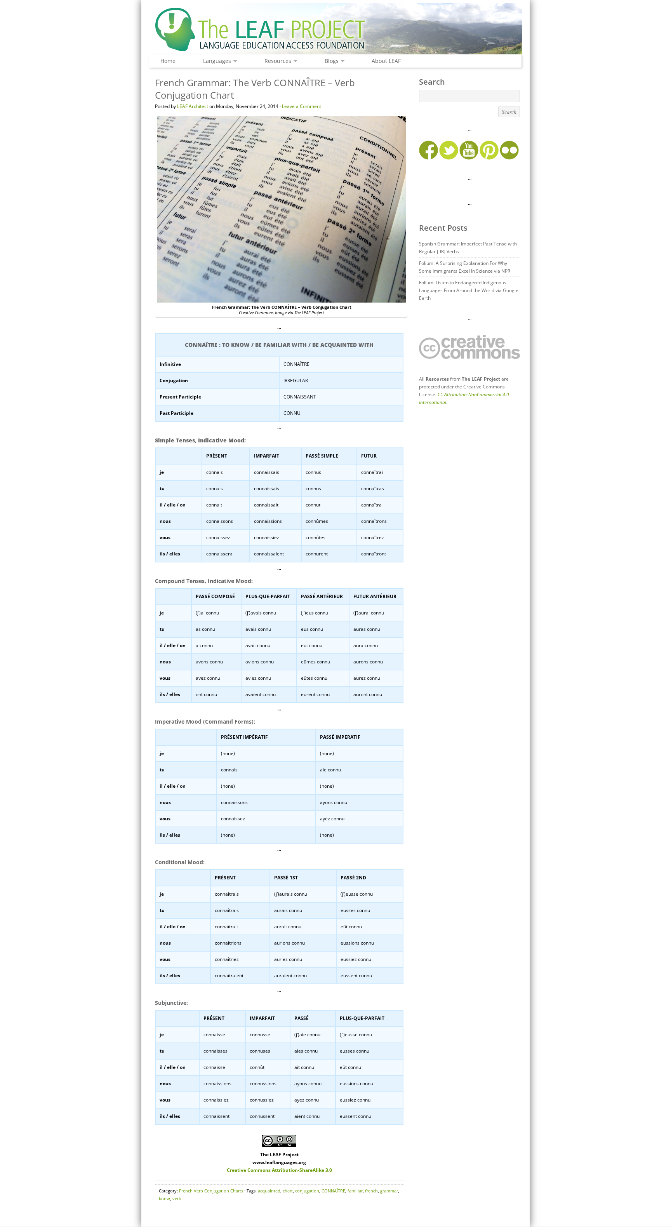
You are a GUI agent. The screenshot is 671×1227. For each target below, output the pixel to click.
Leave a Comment (301, 106)
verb (176, 1198)
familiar (355, 1191)
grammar (389, 1191)
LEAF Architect (192, 106)
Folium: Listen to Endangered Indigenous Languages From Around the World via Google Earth (468, 290)
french (371, 1191)
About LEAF (386, 60)
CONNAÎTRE (333, 1191)
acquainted (269, 1191)
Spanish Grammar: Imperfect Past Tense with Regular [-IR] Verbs (468, 247)
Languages (215, 61)
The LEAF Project (335, 30)
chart (288, 1191)
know (164, 1198)
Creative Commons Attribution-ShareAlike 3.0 (279, 1170)
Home (168, 60)
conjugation (307, 1191)
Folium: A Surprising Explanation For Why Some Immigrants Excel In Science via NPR (464, 267)
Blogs (330, 61)
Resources (276, 61)
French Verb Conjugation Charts (211, 1191)
